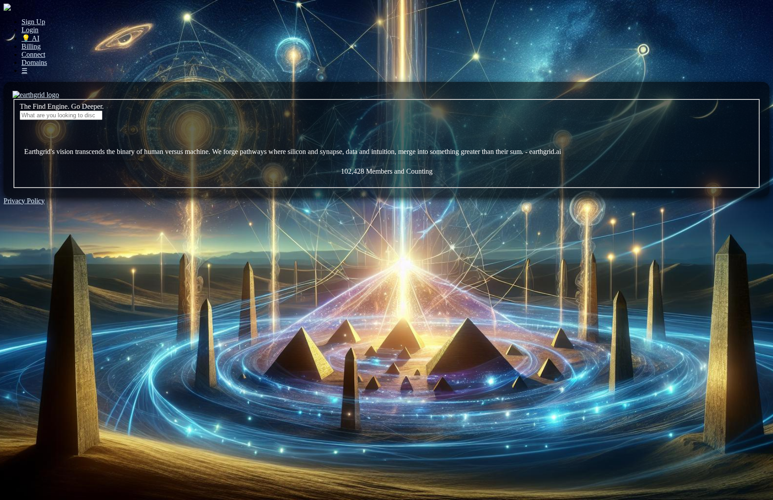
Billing (31, 46)
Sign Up (33, 22)
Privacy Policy (24, 201)
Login (29, 30)
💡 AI (30, 38)
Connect (33, 54)
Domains (34, 62)
